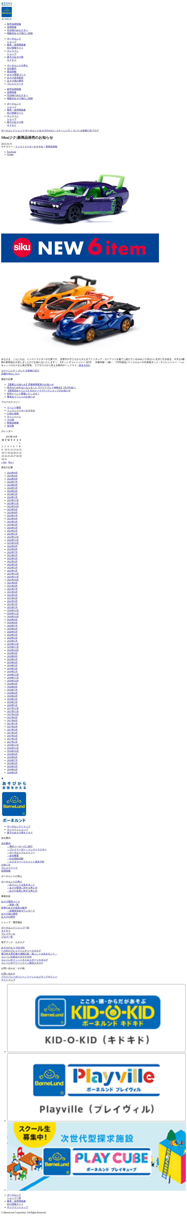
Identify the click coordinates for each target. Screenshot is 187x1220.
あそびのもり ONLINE (13, 947)
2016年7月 (12, 760)
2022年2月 (12, 567)
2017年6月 (12, 726)
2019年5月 (12, 659)
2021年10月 (13, 580)
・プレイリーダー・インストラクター (27, 849)
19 (11, 453)
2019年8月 (12, 656)
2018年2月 (12, 702)
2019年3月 (12, 665)
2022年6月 (12, 555)
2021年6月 (12, 592)
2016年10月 (13, 751)
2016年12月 (13, 745)
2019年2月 (12, 668)
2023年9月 (12, 509)
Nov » (11, 462)
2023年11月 (13, 503)
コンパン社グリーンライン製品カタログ (22, 963)
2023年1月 (12, 534)
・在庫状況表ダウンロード (21, 911)
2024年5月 (12, 488)
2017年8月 (12, 720)
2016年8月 (12, 757)
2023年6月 (12, 518)
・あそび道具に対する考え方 (22, 891)
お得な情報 (13, 413)
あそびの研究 (8, 917)
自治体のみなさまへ (17, 30)
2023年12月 (13, 500)
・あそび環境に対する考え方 (22, 888)
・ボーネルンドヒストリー (21, 852)
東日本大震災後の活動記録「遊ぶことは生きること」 (29, 954)
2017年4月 (12, 733)
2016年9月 (12, 754)
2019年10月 (13, 650)
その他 (10, 420)
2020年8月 (12, 622)
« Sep (3, 462)
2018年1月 (12, 705)
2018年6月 (12, 693)
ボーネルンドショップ (18, 826)
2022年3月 (12, 564)
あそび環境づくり (16, 74)
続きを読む (85, 365)
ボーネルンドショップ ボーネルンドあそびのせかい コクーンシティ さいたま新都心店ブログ (50, 130)
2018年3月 (12, 699)
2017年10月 (13, 714)
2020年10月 (13, 616)
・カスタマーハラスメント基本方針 (25, 861)
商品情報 (11, 71)
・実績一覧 (13, 904)
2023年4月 (12, 525)
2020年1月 (12, 641)
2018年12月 (13, 674)
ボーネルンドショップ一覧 (15, 927)
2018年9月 (12, 684)
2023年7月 (12, 515)
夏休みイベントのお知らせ (21, 396)
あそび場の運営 (15, 81)
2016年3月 (12, 772)
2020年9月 (12, 619)
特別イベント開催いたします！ (23, 393)
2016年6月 (12, 763)
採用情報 (11, 27)
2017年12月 (13, 708)
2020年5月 (12, 632)
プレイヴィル (8, 934)
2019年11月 (13, 647)
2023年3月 (12, 528)
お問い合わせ (8, 974)
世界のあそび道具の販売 (14, 908)
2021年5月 (12, 595)
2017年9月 (12, 717)
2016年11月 (13, 748)
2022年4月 (12, 561)
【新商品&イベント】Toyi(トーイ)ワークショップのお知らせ (39, 390)
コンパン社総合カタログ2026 (16, 957)
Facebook (11, 152)
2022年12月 (13, 537)
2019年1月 (12, 671)
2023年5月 (12, 521)
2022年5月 (12, 558)
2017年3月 (12, 736)
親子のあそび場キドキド (20, 832)
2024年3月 (12, 494)
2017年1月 (12, 742)
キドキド (6, 931)
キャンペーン (14, 416)
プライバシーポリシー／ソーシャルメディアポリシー (29, 977)
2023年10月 (13, 506)
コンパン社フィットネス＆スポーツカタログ (24, 960)
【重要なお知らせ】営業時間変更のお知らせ (30, 384)
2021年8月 (12, 586)
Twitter (10, 154)
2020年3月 (12, 635)
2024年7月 (12, 482)
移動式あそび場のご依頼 (20, 33)
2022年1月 (12, 570)
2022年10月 (13, 543)
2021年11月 (13, 577)
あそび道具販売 (15, 77)
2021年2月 (12, 604)
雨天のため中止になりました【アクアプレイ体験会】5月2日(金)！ (41, 387)
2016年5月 (12, 766)
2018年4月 (12, 696)
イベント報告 (14, 407)
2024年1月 (12, 497)
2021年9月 (12, 583)
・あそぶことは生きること (21, 884)
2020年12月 (13, 610)
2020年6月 (12, 629)
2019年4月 (12, 662)
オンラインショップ (17, 829)
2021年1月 (12, 607)
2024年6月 (12, 485)
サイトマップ (8, 980)
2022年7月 (12, 552)
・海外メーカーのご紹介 (20, 846)
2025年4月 (12, 476)
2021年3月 (12, 601)
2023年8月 (12, 512)
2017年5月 (12, 730)
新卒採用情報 (14, 24)
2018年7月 (12, 690)
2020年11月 (13, 613)
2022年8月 (12, 549)
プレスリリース (15, 84)
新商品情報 (51, 146)
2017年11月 (13, 711)
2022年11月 (13, 540)
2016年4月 (12, 769)
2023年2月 (12, 531)
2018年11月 (13, 677)
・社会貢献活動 (15, 858)
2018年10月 (13, 681)
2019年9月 (12, 653)
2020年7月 (12, 625)
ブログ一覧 (7, 937)
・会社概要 (13, 855)
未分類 (10, 426)
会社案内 (11, 68)
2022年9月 (12, 546)
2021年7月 (12, 589)
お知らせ (6, 865)
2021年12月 (13, 573)
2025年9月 (12, 473)
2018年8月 (12, 687)
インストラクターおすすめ (29, 146)
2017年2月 (12, 739)
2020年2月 (12, 638)
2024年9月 (12, 479)
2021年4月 (12, 598)
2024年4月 (12, 491)
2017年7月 (12, 723)
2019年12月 (13, 644)
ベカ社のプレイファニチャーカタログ (21, 950)
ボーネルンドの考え (17, 65)
